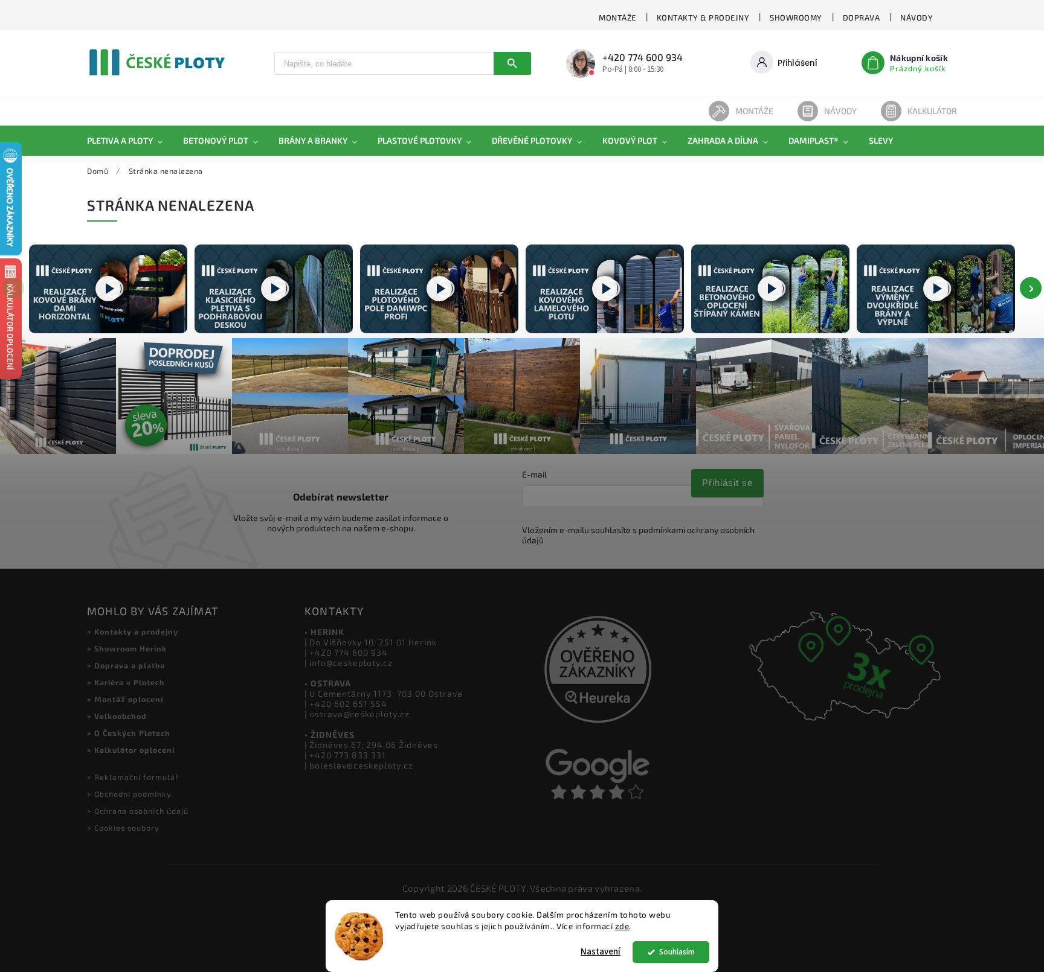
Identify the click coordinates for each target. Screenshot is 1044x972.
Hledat (512, 63)
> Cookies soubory (123, 828)
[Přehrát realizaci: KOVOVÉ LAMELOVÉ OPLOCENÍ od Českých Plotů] (605, 289)
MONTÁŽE (617, 17)
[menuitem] (130, 141)
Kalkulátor (932, 111)
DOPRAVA (861, 17)
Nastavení (600, 951)
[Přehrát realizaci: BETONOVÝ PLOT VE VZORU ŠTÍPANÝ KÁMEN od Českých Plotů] (770, 289)
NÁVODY (916, 17)
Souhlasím (677, 952)
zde (622, 926)
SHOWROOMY (796, 17)
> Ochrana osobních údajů (137, 811)
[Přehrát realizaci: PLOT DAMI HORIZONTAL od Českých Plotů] (108, 289)
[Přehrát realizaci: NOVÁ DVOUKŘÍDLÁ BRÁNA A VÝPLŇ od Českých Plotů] (936, 289)
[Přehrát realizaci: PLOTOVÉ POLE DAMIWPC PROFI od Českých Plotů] (439, 289)
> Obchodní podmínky (129, 794)
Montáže (754, 111)
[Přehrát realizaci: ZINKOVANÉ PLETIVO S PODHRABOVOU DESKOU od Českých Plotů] (274, 289)
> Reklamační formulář (133, 777)
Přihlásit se (727, 483)
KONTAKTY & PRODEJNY (703, 17)
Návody (840, 111)
